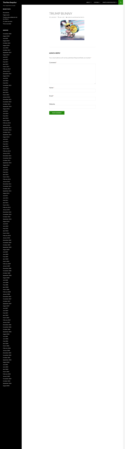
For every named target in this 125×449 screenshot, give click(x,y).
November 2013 (7, 130)
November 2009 (7, 242)
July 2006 (5, 336)
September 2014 (7, 106)
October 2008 (6, 273)
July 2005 (5, 364)
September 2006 (7, 331)
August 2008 (6, 277)
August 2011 (6, 193)
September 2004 (7, 383)
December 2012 (7, 155)
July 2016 (5, 78)
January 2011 (6, 209)
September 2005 (7, 360)
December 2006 (7, 324)
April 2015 (5, 92)
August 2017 (6, 55)
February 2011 (7, 207)
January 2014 (6, 125)
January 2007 (6, 322)
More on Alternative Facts (75, 17)
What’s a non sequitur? (109, 2)
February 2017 (7, 69)
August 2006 (6, 334)
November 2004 (7, 378)
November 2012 (7, 158)
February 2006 (7, 348)
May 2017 (5, 62)
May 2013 (5, 144)
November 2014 (7, 101)
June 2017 (5, 59)
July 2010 (5, 223)
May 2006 (5, 341)
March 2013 (6, 148)
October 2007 (6, 301)
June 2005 (5, 367)
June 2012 (5, 170)
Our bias (96, 2)
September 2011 (7, 191)
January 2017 (6, 71)
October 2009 (6, 245)
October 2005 (6, 357)
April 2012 (5, 174)
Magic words (6, 15)
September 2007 (7, 303)
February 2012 (7, 179)
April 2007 (5, 315)
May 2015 (5, 90)
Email (51, 96)
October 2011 (6, 188)
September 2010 (7, 219)
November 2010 (7, 214)
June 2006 (5, 338)
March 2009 (6, 261)
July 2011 (5, 195)
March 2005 (6, 371)
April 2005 (5, 369)
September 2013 (7, 134)
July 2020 (5, 38)
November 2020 (7, 33)
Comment (53, 62)
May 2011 (5, 200)
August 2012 (6, 165)
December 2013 (7, 127)
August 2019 (6, 40)
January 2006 (6, 350)
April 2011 (5, 202)
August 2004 (6, 385)
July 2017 (5, 57)
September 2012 (7, 162)
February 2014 (7, 123)
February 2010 (7, 235)
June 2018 (5, 47)
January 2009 (6, 266)
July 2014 (5, 111)
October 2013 (6, 132)
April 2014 (5, 118)
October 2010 (6, 216)
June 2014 (5, 113)
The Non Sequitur (10, 2)
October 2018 (6, 43)
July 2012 (5, 167)
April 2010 (5, 231)
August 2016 (6, 76)
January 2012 (6, 181)
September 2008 (7, 275)
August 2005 (6, 362)
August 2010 (6, 221)
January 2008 (6, 294)
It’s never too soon (7, 21)
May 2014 (5, 116)
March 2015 (6, 94)
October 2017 (6, 50)
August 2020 (6, 36)
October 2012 (6, 160)
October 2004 (6, 381)
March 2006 (6, 346)
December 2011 (7, 184)
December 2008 (7, 268)
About (88, 2)
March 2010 (6, 233)
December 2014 (7, 99)
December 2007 (7, 296)
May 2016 (5, 83)
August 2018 (6, 45)
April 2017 (5, 64)
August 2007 (6, 306)
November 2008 (7, 270)
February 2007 (7, 320)
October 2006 (6, 329)
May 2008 (5, 285)
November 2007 (7, 299)
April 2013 (5, 146)
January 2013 (6, 153)
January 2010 (6, 238)
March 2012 (6, 177)
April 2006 (5, 343)
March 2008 (6, 289)
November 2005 (7, 355)
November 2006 (7, 327)
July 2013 (5, 139)
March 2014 (6, 120)
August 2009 (6, 249)
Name (51, 87)
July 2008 (5, 280)
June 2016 (5, 80)
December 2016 (7, 73)
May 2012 (5, 172)
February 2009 (7, 263)
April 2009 (5, 259)
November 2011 (7, 186)
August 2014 (6, 109)
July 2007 (5, 308)
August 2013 (6, 137)
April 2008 (5, 287)
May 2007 (5, 313)
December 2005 (7, 353)
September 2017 (7, 52)
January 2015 (6, 97)
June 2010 (5, 226)
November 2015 (7, 85)
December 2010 (7, 212)
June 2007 (5, 310)
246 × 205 (61, 17)
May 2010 (5, 228)
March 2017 (6, 66)
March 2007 (6, 317)
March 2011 (6, 205)
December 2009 (7, 240)
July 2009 (5, 252)
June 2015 (5, 87)
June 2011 (5, 198)
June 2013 (5, 141)
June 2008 (5, 282)
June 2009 (5, 254)
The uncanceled (7, 23)
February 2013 (7, 151)
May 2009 (5, 256)
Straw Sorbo (6, 12)
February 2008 (7, 292)
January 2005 (6, 376)
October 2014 (6, 104)
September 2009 (7, 247)
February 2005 (7, 374)
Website (52, 104)
